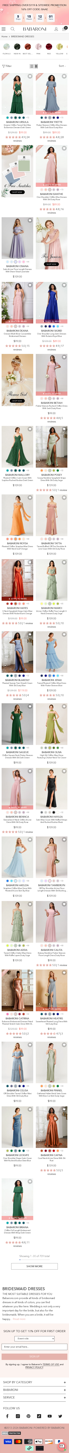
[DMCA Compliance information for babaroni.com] (34, 1433)
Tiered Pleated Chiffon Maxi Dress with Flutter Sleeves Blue (51, 684)
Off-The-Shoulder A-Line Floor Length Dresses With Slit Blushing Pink (52, 890)
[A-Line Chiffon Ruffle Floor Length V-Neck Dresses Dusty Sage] (51, 580)
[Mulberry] (19, 1014)
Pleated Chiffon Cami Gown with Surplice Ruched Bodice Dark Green (17, 479)
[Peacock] (19, 117)
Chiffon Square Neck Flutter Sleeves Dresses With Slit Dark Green (17, 756)
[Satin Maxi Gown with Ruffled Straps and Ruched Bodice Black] (51, 789)
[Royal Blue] (57, 117)
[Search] (13, 29)
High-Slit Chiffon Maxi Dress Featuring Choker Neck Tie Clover (51, 756)
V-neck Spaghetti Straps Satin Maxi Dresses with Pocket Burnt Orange (17, 612)
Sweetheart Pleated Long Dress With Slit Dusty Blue (51, 1023)
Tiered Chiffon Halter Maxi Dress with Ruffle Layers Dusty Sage (17, 954)
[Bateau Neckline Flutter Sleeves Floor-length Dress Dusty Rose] (51, 922)
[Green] (57, 747)
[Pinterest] (28, 1416)
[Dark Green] (15, 117)
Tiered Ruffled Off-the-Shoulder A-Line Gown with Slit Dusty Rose (51, 548)
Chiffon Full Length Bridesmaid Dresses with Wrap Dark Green (17, 1232)
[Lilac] (19, 261)
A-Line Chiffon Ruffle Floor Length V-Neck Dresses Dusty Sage (51, 612)
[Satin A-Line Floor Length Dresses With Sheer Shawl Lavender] (17, 238)
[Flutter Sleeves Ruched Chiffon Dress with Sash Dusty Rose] (51, 375)
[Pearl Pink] (41, 189)
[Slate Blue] (11, 117)
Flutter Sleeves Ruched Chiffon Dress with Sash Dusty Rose (51, 407)
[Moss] (53, 747)
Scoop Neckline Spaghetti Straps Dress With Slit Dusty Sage (51, 479)
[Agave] (45, 747)
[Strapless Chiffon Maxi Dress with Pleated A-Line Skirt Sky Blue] (17, 857)
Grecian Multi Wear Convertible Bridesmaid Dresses (17, 335)
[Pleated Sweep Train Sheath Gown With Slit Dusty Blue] (17, 652)
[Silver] (45, 812)
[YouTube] (50, 1416)
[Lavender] (15, 261)
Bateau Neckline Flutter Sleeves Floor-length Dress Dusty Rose (51, 954)
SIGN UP (34, 1356)
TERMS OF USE (51, 1364)
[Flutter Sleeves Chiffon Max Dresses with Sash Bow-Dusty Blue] (51, 94)
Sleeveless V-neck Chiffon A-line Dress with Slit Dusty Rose (17, 821)
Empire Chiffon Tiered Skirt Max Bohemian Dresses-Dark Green (17, 126)
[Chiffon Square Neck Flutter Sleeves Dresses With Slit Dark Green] (17, 724)
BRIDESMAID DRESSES (22, 37)
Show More (34, 1266)
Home (5, 37)
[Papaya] (7, 539)
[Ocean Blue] (53, 326)
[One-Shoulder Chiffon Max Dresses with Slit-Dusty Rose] (51, 166)
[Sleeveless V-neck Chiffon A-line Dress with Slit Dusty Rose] (17, 789)
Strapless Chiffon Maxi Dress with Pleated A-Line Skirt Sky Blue (17, 890)
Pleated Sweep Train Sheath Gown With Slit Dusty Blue (17, 684)
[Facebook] (7, 1416)
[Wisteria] (57, 189)
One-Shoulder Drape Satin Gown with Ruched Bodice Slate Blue (17, 1159)
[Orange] (15, 539)
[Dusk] (53, 189)
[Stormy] (45, 117)
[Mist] (11, 261)
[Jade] (7, 117)
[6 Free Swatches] (17, 171)
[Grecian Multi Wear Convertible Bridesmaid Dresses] (17, 303)
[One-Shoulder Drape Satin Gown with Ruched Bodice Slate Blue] (17, 1127)
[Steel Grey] (41, 812)
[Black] (53, 812)
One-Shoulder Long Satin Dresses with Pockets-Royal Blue (51, 335)
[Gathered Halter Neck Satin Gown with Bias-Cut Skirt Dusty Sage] (51, 1062)
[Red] (11, 603)
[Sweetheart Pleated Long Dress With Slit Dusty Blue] (51, 990)
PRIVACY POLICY (34, 1367)
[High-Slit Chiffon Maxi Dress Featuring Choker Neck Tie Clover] (51, 724)
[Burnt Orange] (15, 603)
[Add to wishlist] (30, 76)
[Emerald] (57, 470)
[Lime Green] (53, 603)
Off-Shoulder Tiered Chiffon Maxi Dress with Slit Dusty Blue (17, 1095)
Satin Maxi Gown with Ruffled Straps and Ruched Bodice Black (51, 821)
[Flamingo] (19, 603)
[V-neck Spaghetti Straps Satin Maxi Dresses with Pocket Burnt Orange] (17, 580)
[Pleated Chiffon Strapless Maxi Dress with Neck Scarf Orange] (17, 515)
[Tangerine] (41, 470)
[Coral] (45, 189)
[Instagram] (18, 1416)
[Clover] (53, 470)
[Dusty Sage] (49, 470)
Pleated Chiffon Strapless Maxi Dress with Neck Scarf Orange (17, 548)
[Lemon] (41, 603)
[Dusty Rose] (49, 189)
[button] (7, 47)
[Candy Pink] (23, 261)
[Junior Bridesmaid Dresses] (51, 243)
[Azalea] (7, 1014)
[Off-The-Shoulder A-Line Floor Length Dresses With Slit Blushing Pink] (51, 857)
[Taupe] (49, 812)
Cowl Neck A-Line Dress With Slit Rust (51, 1159)
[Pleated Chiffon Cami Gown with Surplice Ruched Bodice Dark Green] (17, 447)
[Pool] (57, 326)
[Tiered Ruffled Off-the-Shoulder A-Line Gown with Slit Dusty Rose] (51, 515)
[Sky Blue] (7, 261)
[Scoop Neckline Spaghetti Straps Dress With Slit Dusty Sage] (51, 447)
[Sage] (45, 603)
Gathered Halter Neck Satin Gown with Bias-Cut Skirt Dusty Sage (51, 1095)
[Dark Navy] (53, 117)
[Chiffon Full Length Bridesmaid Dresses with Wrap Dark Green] (17, 1199)
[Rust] (7, 603)
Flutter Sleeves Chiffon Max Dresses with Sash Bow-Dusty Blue (51, 126)
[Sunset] (11, 539)
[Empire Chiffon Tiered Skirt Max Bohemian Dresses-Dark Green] (17, 94)
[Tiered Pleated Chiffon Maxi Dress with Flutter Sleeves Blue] (51, 652)
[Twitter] (60, 1416)
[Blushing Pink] (49, 880)
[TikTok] (39, 1416)
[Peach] (45, 470)
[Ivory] (57, 812)
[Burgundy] (45, 1150)
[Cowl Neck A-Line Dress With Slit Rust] (51, 1127)
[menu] (3, 29)
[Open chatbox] (61, 1446)
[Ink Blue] (23, 117)
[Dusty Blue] (49, 117)
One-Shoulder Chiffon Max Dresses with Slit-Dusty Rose (52, 198)
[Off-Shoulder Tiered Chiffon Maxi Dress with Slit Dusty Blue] (17, 1062)
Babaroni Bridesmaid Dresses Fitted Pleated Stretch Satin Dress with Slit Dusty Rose (17, 1023)
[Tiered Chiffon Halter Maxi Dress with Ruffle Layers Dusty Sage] (17, 922)
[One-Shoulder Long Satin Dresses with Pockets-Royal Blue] (51, 303)
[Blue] (49, 675)
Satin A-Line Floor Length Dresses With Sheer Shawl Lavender (17, 270)
